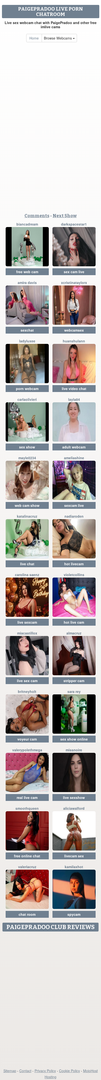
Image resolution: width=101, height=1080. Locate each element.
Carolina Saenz (27, 574)
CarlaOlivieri (27, 399)
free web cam (27, 271)
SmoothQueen (27, 808)
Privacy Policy (45, 1070)
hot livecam (74, 563)
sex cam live (74, 271)
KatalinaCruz (27, 516)
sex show (27, 447)
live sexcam (27, 622)
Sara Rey (74, 691)
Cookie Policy (69, 1070)
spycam (73, 914)
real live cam (27, 797)
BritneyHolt (27, 691)
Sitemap (9, 1070)
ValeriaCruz (27, 866)
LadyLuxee (27, 340)
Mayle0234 (27, 457)
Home (34, 38)
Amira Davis (27, 282)
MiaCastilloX (27, 633)
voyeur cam (27, 739)
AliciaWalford (74, 808)
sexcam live (74, 505)
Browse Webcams (58, 38)
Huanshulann (74, 340)
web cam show (27, 505)
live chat (27, 563)
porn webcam (27, 388)
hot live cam (74, 622)
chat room (27, 914)
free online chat (27, 855)
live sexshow (74, 797)
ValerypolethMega (27, 749)
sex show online (74, 739)
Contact (25, 1070)
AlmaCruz (73, 633)
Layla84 (74, 399)
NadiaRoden (74, 516)
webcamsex (74, 330)
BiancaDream (27, 224)
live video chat (74, 388)
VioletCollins (74, 574)
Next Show (65, 215)
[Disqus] (50, 995)
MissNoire (74, 749)
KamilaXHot (74, 866)
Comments (37, 215)
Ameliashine (74, 457)
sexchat (27, 330)
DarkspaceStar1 (74, 224)
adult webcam (74, 447)
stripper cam (73, 680)
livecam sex (74, 855)
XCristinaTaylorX (74, 282)
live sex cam (27, 680)
